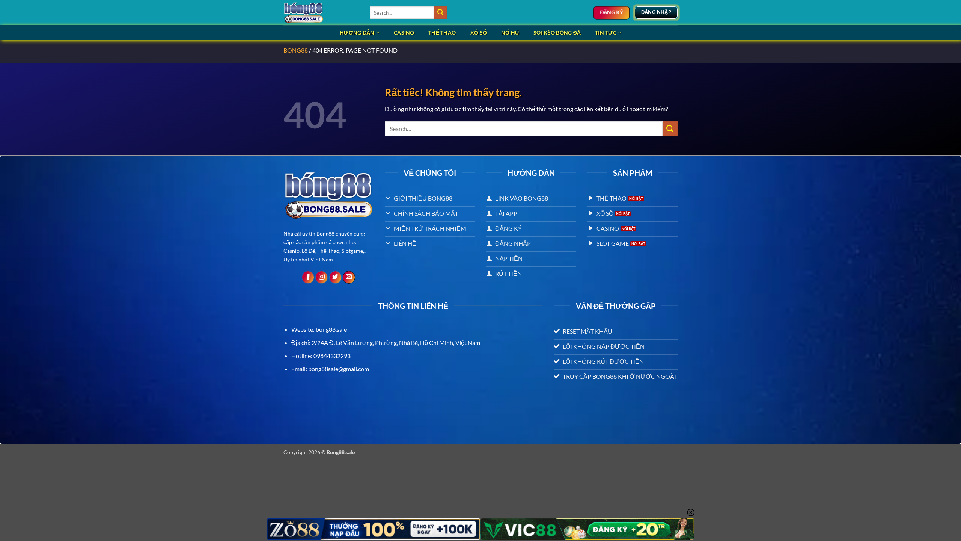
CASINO (404, 32)
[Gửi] (440, 12)
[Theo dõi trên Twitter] (335, 277)
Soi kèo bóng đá (557, 32)
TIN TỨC (605, 32)
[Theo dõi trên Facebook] (308, 277)
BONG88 (295, 50)
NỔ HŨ (510, 32)
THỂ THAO (442, 32)
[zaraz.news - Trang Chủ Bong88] (320, 12)
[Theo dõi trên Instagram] (321, 277)
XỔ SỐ (478, 32)
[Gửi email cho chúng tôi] (349, 277)
